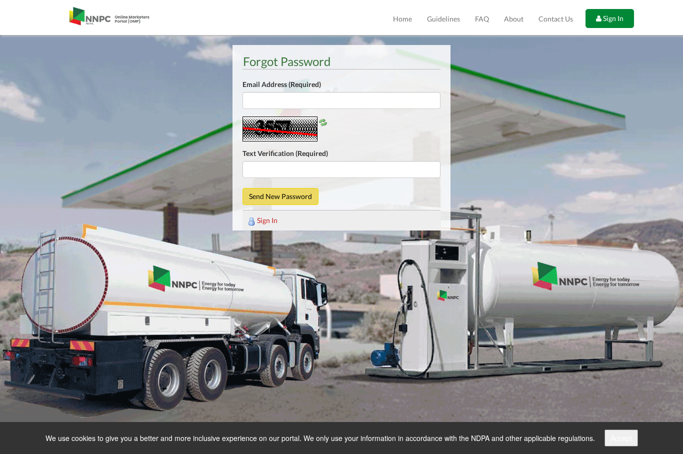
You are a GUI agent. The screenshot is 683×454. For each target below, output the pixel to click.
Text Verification (285, 153)
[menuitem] (403, 18)
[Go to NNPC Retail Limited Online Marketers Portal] (109, 17)
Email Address (281, 84)
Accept (621, 438)
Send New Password (280, 196)
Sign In (613, 18)
